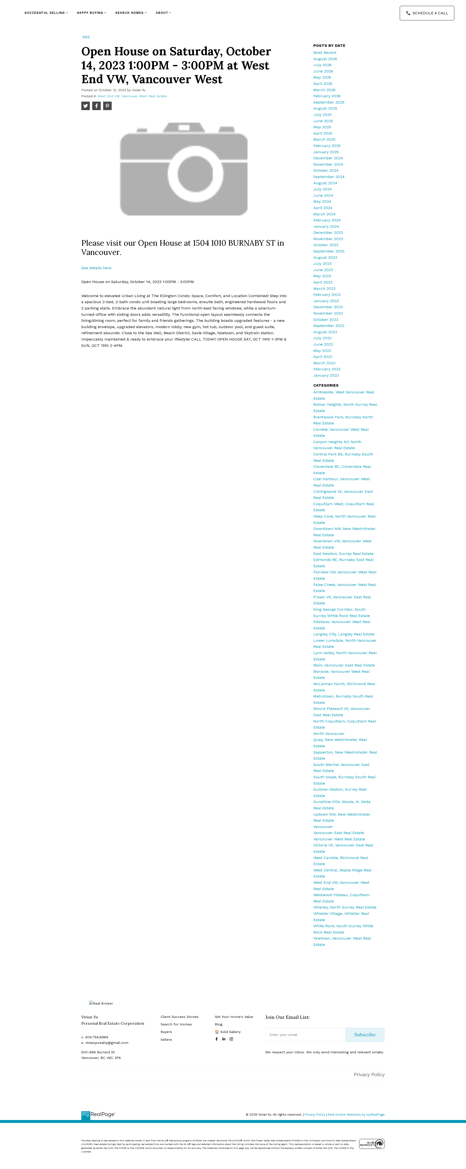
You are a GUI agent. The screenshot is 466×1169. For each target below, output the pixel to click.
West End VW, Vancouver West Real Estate (132, 96)
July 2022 (322, 338)
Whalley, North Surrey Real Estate (344, 907)
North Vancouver (329, 733)
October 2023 (325, 245)
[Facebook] (217, 1039)
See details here (96, 268)
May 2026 (322, 77)
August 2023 (325, 257)
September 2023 (328, 251)
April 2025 (322, 133)
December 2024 (328, 158)
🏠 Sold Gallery (228, 1032)
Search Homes (129, 13)
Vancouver (323, 826)
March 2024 (324, 214)
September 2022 (328, 325)
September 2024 (329, 176)
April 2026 (322, 83)
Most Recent (324, 52)
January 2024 (326, 226)
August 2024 (325, 183)
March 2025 (324, 139)
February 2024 (327, 220)
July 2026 (322, 65)
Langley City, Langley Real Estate (343, 634)
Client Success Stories (180, 1017)
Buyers (166, 1032)
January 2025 (326, 152)
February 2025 (327, 145)
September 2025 (328, 102)
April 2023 (322, 282)
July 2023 (322, 263)
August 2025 (325, 108)
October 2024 (326, 170)
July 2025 (322, 114)
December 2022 (328, 307)
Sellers (166, 1039)
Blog (218, 1024)
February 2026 (327, 96)
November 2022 (328, 313)
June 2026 (323, 71)
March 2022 (324, 363)
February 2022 (327, 369)
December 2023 (328, 232)
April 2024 (323, 207)
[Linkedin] (224, 1039)
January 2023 (326, 301)
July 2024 (322, 189)
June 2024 (323, 195)
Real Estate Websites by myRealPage (356, 1114)
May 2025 (322, 127)
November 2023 (328, 238)
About (162, 13)
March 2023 (324, 288)
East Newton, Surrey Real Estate (343, 553)
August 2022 (325, 332)
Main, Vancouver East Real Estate (344, 665)
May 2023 (322, 276)
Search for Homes (176, 1024)
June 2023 (323, 270)
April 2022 (322, 356)
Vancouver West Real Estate (339, 839)
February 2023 (327, 294)
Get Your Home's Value (234, 1017)
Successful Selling (45, 13)
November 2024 (328, 164)
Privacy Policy (369, 1074)
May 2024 (322, 201)
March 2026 (324, 90)
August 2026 (325, 59)
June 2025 (323, 121)
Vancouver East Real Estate (338, 832)
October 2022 (325, 319)
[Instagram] (232, 1039)
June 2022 (323, 344)
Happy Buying (90, 13)
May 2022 (322, 350)
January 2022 (326, 375)
